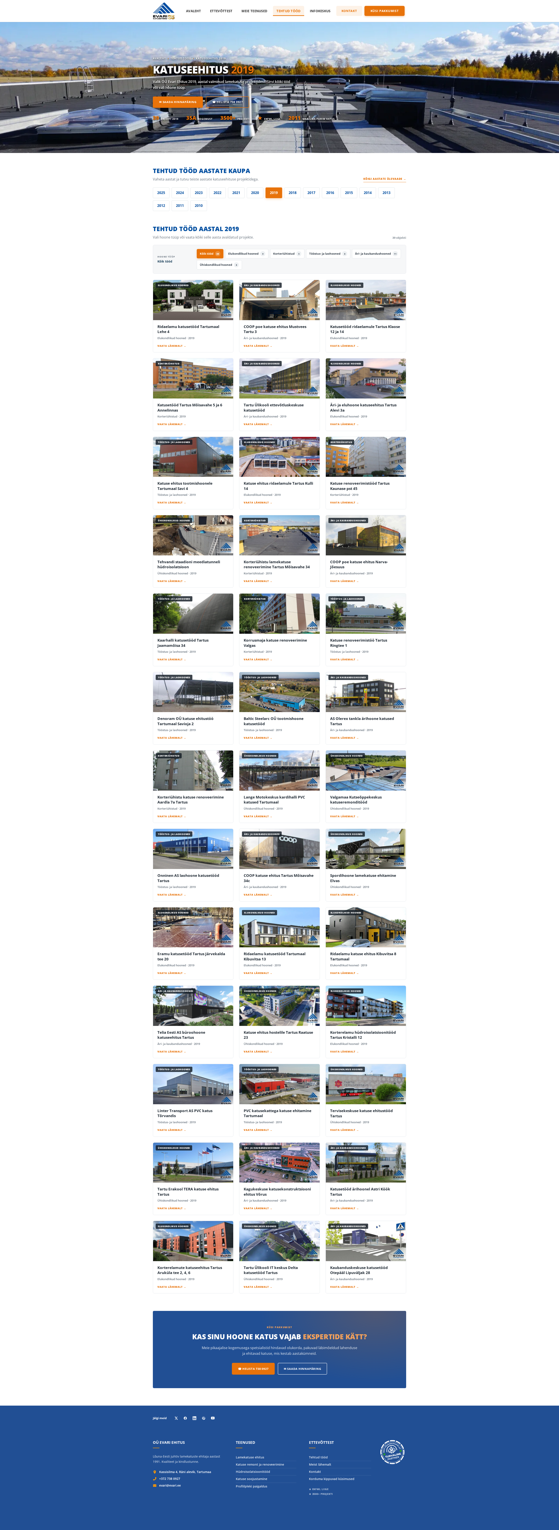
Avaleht (193, 11)
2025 (161, 192)
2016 (330, 192)
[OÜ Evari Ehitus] (164, 10)
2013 (386, 192)
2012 (161, 205)
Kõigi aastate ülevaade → (384, 179)
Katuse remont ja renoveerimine (260, 1464)
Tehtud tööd (288, 11)
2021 (236, 192)
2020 (255, 192)
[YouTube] (212, 1418)
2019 (274, 192)
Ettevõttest (221, 11)
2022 (217, 192)
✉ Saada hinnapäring (178, 102)
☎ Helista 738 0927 (227, 102)
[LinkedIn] (194, 1418)
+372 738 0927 (169, 1479)
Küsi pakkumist (385, 11)
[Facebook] (185, 1418)
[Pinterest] (203, 1418)
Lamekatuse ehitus (250, 1457)
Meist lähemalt (320, 1464)
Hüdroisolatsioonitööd (253, 1472)
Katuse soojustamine (251, 1479)
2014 (368, 192)
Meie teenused (254, 11)
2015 (349, 192)
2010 (199, 205)
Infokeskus (320, 11)
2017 (311, 192)
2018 (293, 192)
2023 (199, 192)
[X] (176, 1418)
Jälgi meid (160, 1418)
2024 (180, 192)
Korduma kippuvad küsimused (331, 1479)
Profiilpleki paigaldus (251, 1486)
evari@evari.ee (170, 1485)
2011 (180, 205)
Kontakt (349, 11)
